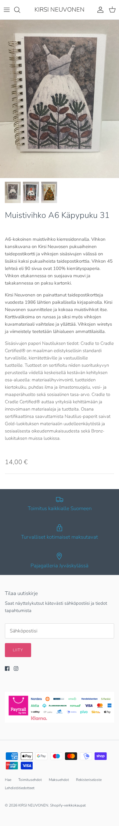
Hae (8, 779)
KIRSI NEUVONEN (33, 805)
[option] (59, 99)
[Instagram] (16, 668)
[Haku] (20, 9)
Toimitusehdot (30, 779)
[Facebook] (7, 668)
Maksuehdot (59, 779)
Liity (18, 650)
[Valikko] (6, 9)
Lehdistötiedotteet (19, 788)
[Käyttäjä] (99, 9)
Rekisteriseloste (89, 779)
